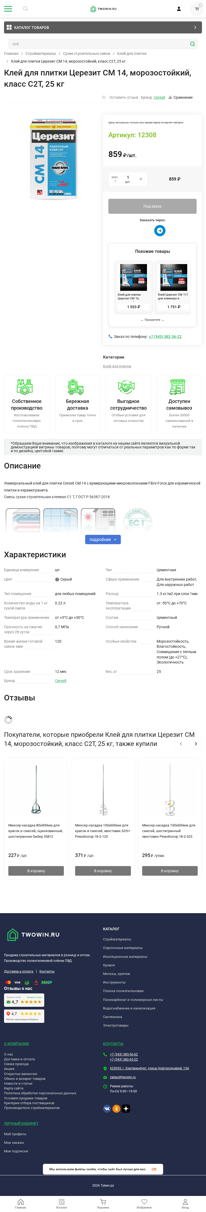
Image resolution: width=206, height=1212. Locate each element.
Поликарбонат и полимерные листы (133, 1000)
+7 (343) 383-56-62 (124, 1054)
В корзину (36, 871)
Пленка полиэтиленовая (123, 991)
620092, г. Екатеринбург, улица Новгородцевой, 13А (149, 1068)
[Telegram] (159, 230)
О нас (8, 1054)
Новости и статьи (18, 1083)
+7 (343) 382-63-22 (124, 1059)
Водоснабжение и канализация (129, 1008)
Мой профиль (15, 1134)
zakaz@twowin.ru (123, 1077)
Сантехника (112, 1017)
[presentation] (181, 743)
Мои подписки (16, 1151)
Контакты (46, 971)
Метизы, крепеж (116, 974)
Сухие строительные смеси (86, 53)
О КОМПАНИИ (16, 1044)
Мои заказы (14, 1143)
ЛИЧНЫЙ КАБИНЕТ (21, 1123)
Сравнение (183, 97)
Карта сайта (13, 1088)
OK (154, 1169)
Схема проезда (16, 1064)
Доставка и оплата (18, 971)
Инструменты (114, 982)
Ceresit (61, 681)
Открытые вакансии (20, 1074)
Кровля (109, 965)
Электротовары (115, 1025)
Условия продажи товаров (25, 1098)
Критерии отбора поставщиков (29, 1103)
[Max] (145, 230)
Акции (9, 1069)
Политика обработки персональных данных (40, 1093)
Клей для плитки (131, 53)
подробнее (101, 539)
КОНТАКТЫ (113, 1044)
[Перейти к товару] (53, 159)
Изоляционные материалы (125, 957)
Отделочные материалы (123, 948)
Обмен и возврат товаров (24, 1079)
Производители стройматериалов (32, 1108)
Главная (11, 53)
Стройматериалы (40, 53)
